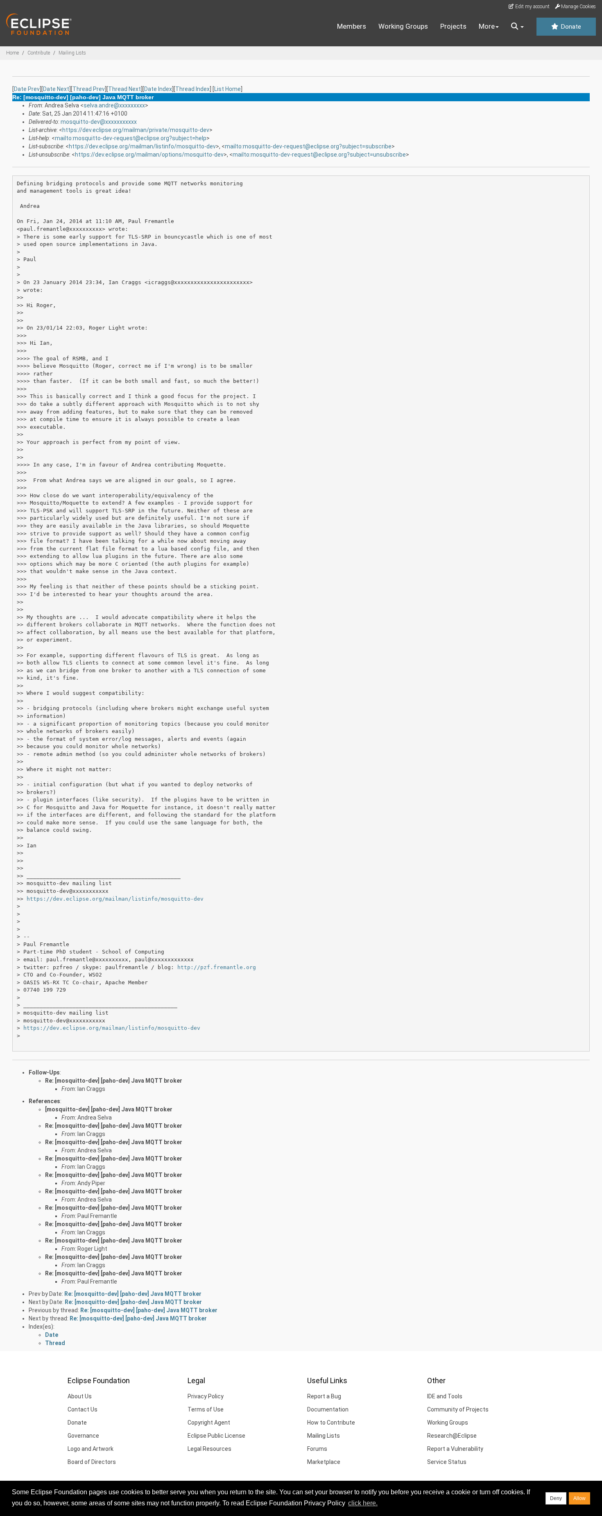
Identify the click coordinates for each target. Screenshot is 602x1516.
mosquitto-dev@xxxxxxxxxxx (99, 121)
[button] (517, 26)
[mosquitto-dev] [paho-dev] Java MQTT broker (108, 1109)
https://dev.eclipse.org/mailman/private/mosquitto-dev (135, 130)
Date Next (56, 89)
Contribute (38, 53)
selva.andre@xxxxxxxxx (114, 105)
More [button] (487, 26)
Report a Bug (324, 1396)
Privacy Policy (206, 1396)
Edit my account (532, 6)
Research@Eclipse (452, 1435)
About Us (80, 1396)
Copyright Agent (209, 1422)
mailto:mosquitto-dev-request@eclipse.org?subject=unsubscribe (319, 154)
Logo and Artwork (90, 1448)
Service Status (446, 1462)
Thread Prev (88, 89)
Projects (453, 26)
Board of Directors (92, 1462)
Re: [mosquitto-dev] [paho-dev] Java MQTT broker (113, 1080)
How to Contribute (331, 1422)
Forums (317, 1448)
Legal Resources (209, 1448)
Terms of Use (206, 1409)
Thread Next (124, 89)
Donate (570, 26)
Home (12, 53)
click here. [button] (363, 1503)
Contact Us (82, 1409)
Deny (556, 1498)
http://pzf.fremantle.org (216, 967)
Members (351, 26)
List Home (227, 89)
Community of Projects (458, 1409)
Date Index (158, 89)
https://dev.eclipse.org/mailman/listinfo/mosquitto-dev (142, 146)
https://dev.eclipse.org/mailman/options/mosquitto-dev (149, 154)
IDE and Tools (444, 1396)
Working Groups (403, 26)
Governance (83, 1435)
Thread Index (192, 89)
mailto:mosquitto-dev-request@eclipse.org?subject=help (130, 138)
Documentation (328, 1409)
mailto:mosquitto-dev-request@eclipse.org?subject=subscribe (308, 146)
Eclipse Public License (216, 1435)
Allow (579, 1498)
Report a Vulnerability (455, 1448)
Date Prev (27, 89)
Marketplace (323, 1462)
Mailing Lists (72, 53)
